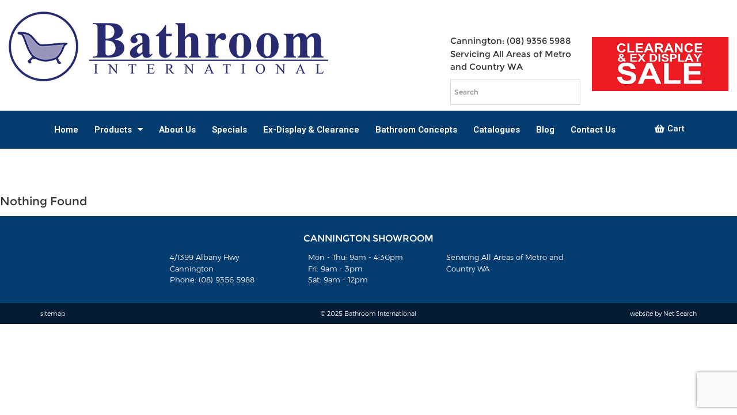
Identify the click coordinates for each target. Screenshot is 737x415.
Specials (229, 129)
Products (113, 129)
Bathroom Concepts (416, 129)
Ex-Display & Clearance (311, 129)
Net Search (680, 314)
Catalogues (496, 129)
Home (66, 129)
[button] (669, 129)
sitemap (52, 314)
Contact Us (593, 129)
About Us (177, 129)
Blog (545, 129)
